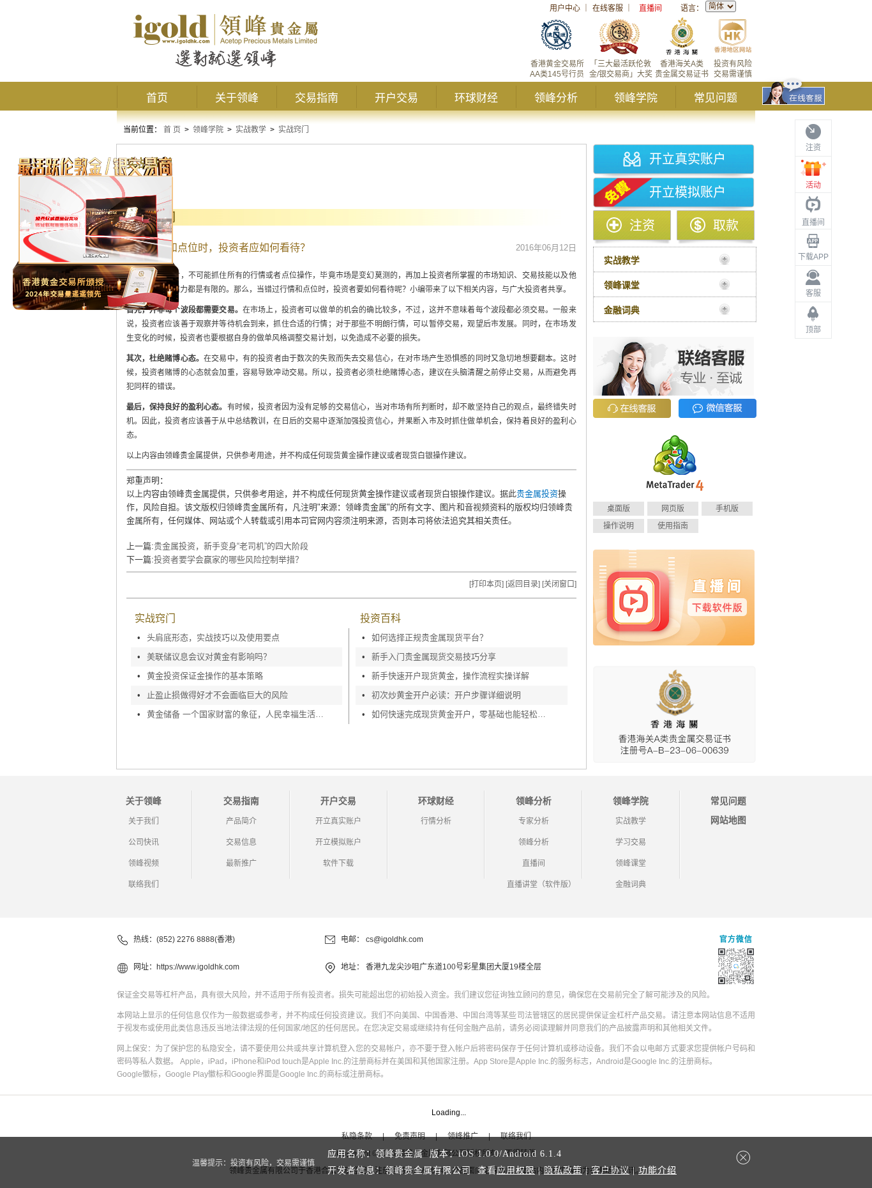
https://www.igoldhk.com (197, 966)
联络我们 (143, 884)
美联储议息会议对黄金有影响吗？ (209, 656)
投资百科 (380, 618)
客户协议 (610, 1170)
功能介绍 (657, 1170)
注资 (642, 226)
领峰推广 (462, 1136)
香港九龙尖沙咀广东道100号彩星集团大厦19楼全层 (453, 966)
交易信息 (241, 842)
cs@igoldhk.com (394, 939)
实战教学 (251, 129)
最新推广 (241, 863)
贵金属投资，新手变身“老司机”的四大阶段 (231, 546)
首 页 (172, 129)
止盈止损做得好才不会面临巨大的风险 (217, 695)
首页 (157, 98)
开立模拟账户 (687, 192)
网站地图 (728, 820)
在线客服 (607, 8)
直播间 (650, 8)
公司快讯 (143, 842)
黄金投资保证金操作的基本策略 (205, 676)
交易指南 (316, 98)
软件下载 (338, 863)
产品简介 (241, 821)
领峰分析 (556, 98)
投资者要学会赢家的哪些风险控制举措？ (228, 559)
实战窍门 (293, 129)
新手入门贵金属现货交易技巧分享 (434, 656)
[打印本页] (486, 584)
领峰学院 (636, 98)
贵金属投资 (537, 493)
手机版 (727, 508)
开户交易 (396, 98)
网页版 (672, 508)
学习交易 (630, 842)
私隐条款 (357, 1136)
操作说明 (618, 525)
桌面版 (618, 508)
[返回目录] (523, 584)
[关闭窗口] (559, 584)
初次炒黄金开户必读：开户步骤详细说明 (446, 695)
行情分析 (436, 821)
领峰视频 (143, 863)
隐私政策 (563, 1170)
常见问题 (715, 98)
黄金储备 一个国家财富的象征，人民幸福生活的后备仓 (237, 714)
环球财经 (476, 98)
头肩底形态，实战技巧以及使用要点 (213, 637)
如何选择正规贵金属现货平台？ (430, 637)
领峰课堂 (630, 863)
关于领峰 (237, 98)
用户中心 (565, 8)
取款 (726, 226)
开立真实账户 (687, 159)
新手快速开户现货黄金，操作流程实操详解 (450, 676)
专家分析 (533, 821)
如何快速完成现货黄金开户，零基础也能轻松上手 (462, 714)
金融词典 (630, 884)
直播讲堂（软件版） (541, 884)
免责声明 (410, 1136)
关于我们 (143, 821)
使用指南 (673, 525)
